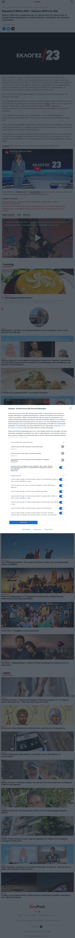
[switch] (61, 446)
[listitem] (37, 442)
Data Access (37, 529)
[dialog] (37, 469)
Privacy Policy (48, 529)
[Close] (71, 409)
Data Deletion (26, 529)
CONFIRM (23, 522)
